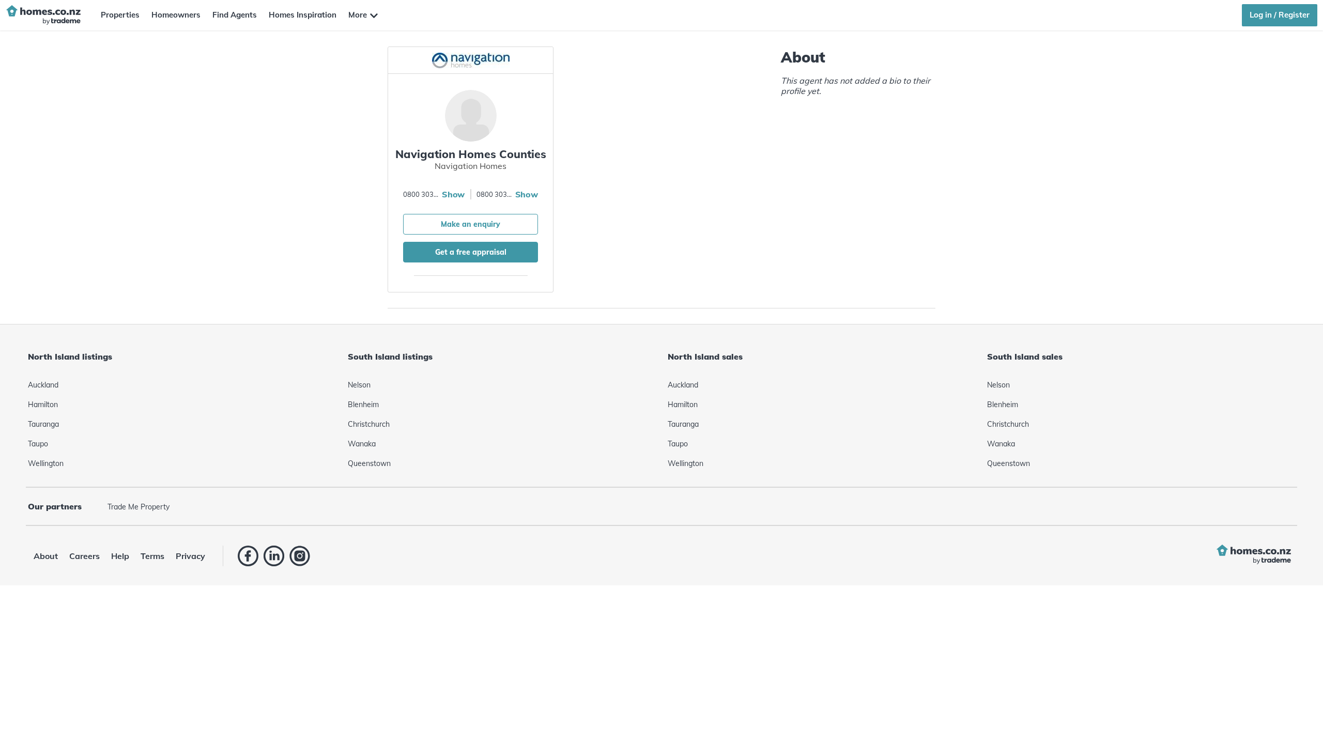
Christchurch (369, 424)
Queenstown (369, 463)
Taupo (38, 443)
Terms (152, 556)
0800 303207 (421, 194)
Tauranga (43, 424)
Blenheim (363, 404)
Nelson (359, 385)
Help (120, 556)
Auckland (43, 385)
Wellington (46, 463)
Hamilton (43, 404)
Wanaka (362, 443)
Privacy (190, 556)
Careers (84, 556)
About (46, 556)
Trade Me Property (138, 507)
